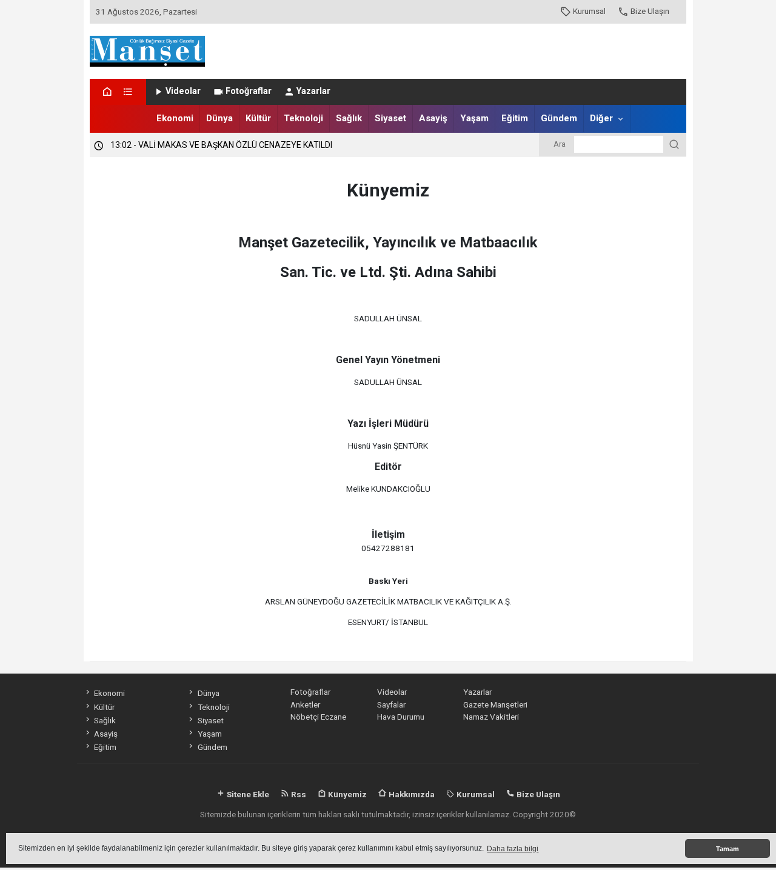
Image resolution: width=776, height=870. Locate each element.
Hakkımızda (411, 794)
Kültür (258, 118)
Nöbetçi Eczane (318, 716)
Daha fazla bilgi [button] (512, 849)
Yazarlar (313, 91)
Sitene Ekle (247, 794)
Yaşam (474, 118)
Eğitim (514, 118)
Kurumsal (589, 11)
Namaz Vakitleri (491, 716)
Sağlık (349, 118)
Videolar (183, 91)
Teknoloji (303, 118)
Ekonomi (174, 118)
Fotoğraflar (249, 91)
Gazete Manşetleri (495, 704)
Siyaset (390, 118)
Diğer (601, 118)
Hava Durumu (400, 716)
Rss (297, 794)
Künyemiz (346, 794)
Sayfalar (391, 704)
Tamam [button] (727, 848)
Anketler (305, 704)
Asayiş (433, 118)
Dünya (219, 118)
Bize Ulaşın (649, 11)
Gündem (559, 118)
